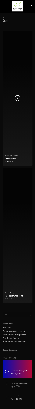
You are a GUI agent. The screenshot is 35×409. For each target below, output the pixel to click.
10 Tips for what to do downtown (14, 341)
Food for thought (14, 155)
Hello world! (7, 327)
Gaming (12, 293)
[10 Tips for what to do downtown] (17, 235)
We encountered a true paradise (14, 334)
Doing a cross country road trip (14, 331)
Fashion (7, 155)
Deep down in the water (11, 338)
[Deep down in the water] (17, 98)
